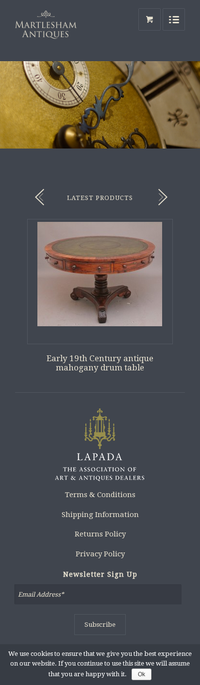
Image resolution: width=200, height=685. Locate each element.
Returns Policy (100, 534)
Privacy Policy (100, 554)
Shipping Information (100, 514)
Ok (141, 674)
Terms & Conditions (100, 494)
